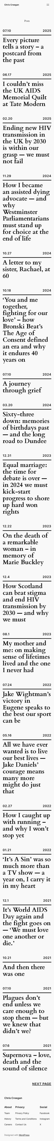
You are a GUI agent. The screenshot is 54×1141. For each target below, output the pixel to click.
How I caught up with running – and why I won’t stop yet (26, 825)
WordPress (24, 1135)
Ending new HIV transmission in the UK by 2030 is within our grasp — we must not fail (27, 145)
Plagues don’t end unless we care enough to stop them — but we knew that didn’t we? (25, 1015)
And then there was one (24, 970)
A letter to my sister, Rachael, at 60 (26, 269)
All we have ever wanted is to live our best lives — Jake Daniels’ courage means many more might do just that (25, 768)
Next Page (41, 1084)
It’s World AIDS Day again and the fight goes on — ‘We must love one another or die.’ (27, 927)
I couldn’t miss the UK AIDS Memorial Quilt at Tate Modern (25, 94)
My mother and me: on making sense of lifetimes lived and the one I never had (27, 657)
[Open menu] (48, 5)
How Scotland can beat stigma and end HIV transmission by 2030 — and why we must (26, 603)
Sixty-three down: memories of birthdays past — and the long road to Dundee (26, 428)
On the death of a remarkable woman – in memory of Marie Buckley (25, 549)
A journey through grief (22, 387)
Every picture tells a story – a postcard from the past (23, 50)
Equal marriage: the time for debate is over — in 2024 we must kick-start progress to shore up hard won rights (26, 488)
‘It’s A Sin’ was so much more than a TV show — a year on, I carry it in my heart (27, 872)
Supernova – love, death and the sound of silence (27, 1062)
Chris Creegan (11, 4)
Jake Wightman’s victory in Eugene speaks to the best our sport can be (27, 707)
